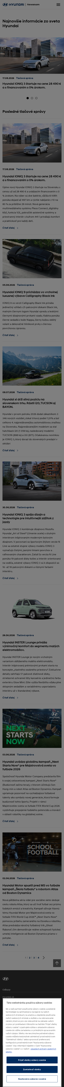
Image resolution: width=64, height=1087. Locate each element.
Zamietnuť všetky (32, 1069)
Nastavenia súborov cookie (32, 1079)
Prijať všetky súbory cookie (32, 1060)
